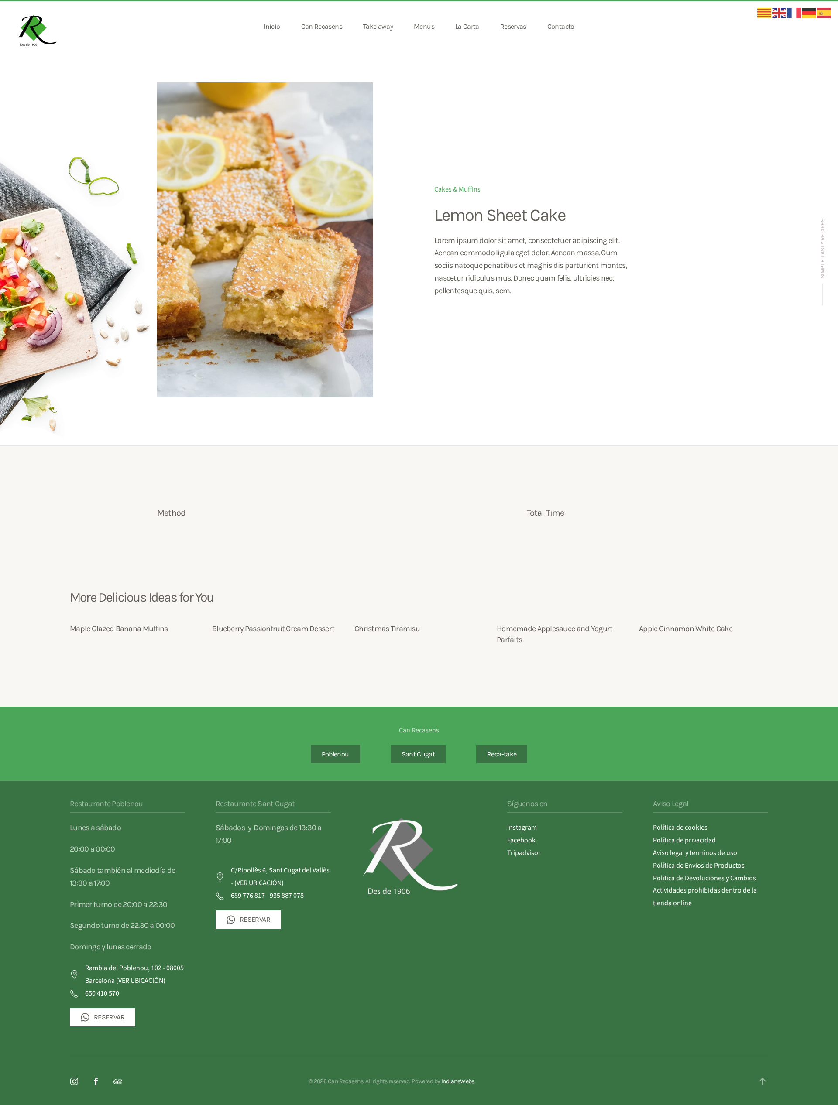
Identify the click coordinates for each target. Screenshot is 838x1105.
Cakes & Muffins (457, 189)
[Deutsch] (809, 12)
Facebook (521, 840)
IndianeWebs (457, 1081)
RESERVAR (109, 1017)
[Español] (824, 12)
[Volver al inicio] (38, 26)
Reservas (513, 26)
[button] (762, 1081)
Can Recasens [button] (321, 26)
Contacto (560, 26)
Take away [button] (378, 26)
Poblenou (335, 754)
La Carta (467, 26)
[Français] (794, 12)
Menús (424, 26)
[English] (779, 12)
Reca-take (501, 754)
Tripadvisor (524, 853)
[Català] (764, 12)
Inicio (272, 26)
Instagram (522, 827)
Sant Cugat (418, 754)
